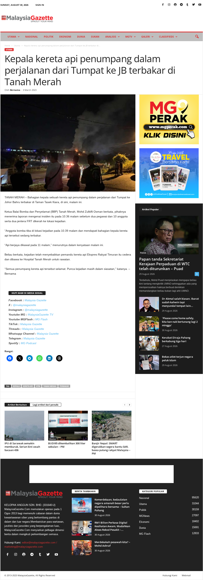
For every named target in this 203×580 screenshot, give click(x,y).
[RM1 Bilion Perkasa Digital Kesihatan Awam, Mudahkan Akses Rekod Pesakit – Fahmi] (82, 528)
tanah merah (49, 386)
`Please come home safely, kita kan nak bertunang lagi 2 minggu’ (180, 321)
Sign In (39, 4)
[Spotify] (175, 5)
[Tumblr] (187, 5)
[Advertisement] (68, 374)
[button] (196, 36)
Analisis (110, 36)
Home (7, 45)
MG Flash (41, 319)
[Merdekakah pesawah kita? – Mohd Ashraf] (82, 547)
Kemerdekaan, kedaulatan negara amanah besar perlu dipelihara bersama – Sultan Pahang (112, 505)
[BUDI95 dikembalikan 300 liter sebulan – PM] (68, 426)
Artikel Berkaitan (17, 404)
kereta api (28, 386)
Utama (12, 36)
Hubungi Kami (170, 575)
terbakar (64, 386)
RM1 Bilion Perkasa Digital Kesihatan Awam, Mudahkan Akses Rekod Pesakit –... (112, 526)
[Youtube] (199, 5)
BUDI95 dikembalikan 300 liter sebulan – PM (66, 445)
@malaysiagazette (24, 305)
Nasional (31, 36)
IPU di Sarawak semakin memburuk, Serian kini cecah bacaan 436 (22, 447)
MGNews (144, 515)
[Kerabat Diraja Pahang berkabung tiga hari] (149, 343)
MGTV (128, 36)
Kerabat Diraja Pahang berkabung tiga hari (176, 339)
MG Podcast (28, 343)
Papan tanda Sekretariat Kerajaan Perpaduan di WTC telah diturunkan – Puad (164, 264)
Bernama (15, 89)
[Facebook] (163, 5)
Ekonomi (65, 36)
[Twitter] (193, 5)
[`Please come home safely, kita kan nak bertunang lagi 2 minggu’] (149, 323)
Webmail (186, 575)
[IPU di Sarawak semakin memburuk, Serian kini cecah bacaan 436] (24, 426)
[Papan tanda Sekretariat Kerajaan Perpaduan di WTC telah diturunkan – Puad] (169, 235)
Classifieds (166, 36)
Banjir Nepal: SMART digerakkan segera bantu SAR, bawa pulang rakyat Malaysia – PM (111, 448)
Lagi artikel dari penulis (45, 404)
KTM (38, 386)
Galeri (145, 36)
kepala (16, 386)
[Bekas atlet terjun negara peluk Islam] (149, 362)
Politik (48, 36)
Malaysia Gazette (35, 300)
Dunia (81, 36)
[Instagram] (169, 5)
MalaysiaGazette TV (40, 314)
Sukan (95, 36)
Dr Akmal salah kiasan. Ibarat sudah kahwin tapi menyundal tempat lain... (180, 302)
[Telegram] (181, 5)
